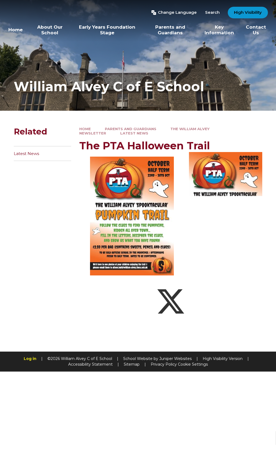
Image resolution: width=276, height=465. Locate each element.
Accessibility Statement (90, 364)
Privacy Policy (164, 364)
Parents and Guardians (130, 129)
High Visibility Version (223, 358)
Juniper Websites (175, 358)
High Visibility (248, 12)
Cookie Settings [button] (193, 364)
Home (85, 129)
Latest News (134, 133)
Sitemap (132, 364)
